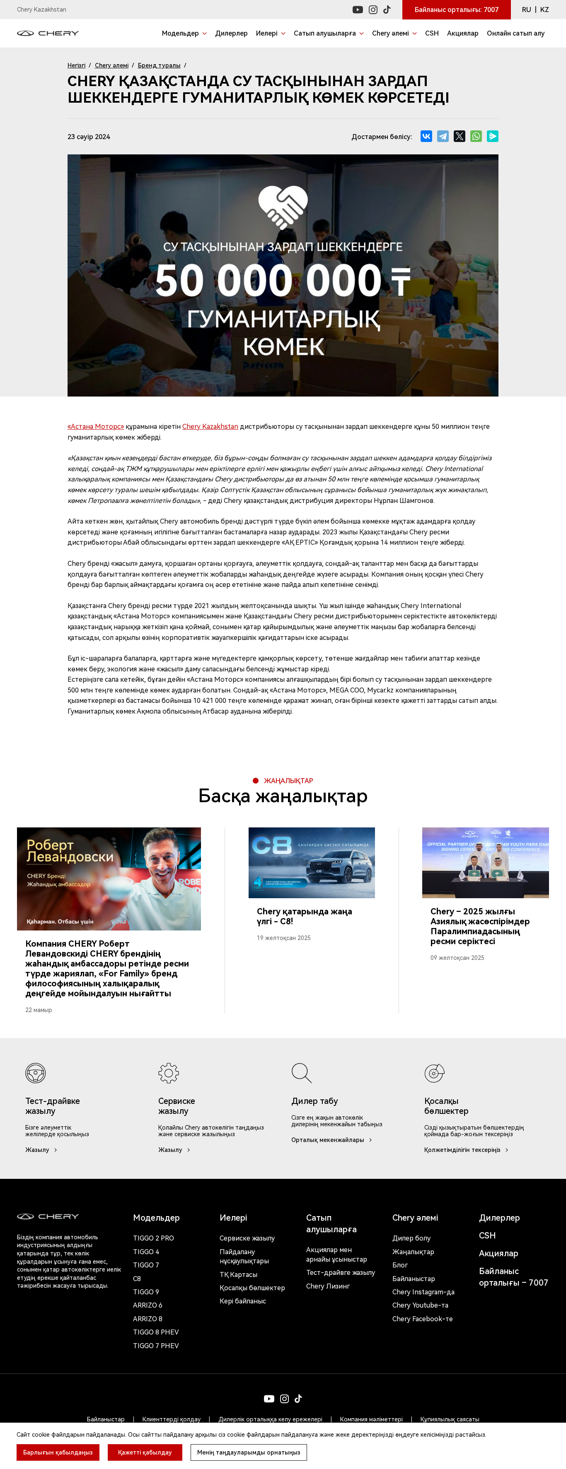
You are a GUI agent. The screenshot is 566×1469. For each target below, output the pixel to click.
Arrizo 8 (147, 1319)
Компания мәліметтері (371, 1419)
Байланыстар (413, 1279)
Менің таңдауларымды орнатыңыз (248, 1452)
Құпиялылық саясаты (450, 1419)
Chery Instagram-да (423, 1292)
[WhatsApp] (476, 136)
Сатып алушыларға (331, 1223)
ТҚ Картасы (238, 1275)
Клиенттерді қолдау (172, 1419)
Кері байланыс (243, 1301)
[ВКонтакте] (426, 136)
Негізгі (76, 65)
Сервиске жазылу (247, 1238)
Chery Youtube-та (420, 1305)
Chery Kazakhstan (210, 426)
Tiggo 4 (146, 1252)
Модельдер (156, 1218)
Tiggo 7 (146, 1265)
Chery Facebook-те (422, 1319)
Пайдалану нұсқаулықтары (244, 1256)
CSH (487, 1236)
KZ (544, 10)
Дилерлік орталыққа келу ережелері (270, 1419)
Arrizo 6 (147, 1305)
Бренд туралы (159, 65)
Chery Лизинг (328, 1286)
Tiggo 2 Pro (153, 1238)
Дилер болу (411, 1238)
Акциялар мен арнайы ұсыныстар (336, 1254)
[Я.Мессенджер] (492, 136)
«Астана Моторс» (96, 426)
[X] (459, 136)
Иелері (233, 1218)
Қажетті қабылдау (145, 1452)
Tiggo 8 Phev (156, 1332)
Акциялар (498, 1253)
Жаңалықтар (413, 1252)
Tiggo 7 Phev (156, 1346)
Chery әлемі (111, 65)
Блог (400, 1265)
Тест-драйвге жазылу (340, 1273)
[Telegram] (443, 136)
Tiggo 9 (146, 1292)
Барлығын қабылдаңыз (58, 1452)
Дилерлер (499, 1218)
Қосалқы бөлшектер (252, 1288)
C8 (137, 1279)
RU (526, 10)
